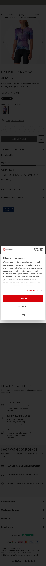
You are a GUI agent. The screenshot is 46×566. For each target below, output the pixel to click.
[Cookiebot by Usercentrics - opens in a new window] (32, 249)
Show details (32, 290)
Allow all (23, 298)
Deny (23, 314)
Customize (21, 306)
